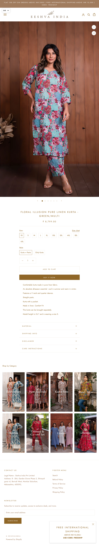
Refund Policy (58, 479)
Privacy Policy (58, 488)
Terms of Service (59, 483)
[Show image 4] (51, 201)
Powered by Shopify (14, 539)
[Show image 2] (45, 201)
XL (47, 235)
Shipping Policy (59, 492)
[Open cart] (94, 14)
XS (22, 235)
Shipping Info (29, 333)
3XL (61, 235)
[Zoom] (94, 27)
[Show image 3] (48, 201)
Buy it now (49, 277)
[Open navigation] (5, 14)
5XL (76, 235)
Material (27, 326)
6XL (22, 241)
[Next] (61, 200)
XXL (53, 235)
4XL (68, 235)
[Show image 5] (53, 201)
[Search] (89, 14)
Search (55, 475)
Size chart (76, 230)
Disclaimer (28, 341)
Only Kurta (39, 252)
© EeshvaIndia (13, 536)
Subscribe (13, 521)
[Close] (93, 524)
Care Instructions (32, 348)
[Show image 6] (56, 201)
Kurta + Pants (26, 252)
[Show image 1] (42, 201)
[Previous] (37, 200)
